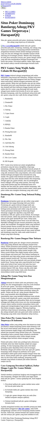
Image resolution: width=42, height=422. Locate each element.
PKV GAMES (10, 12)
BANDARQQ (10, 17)
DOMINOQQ (10, 14)
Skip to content (6, 2)
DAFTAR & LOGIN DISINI (11, 4)
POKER (8, 15)
